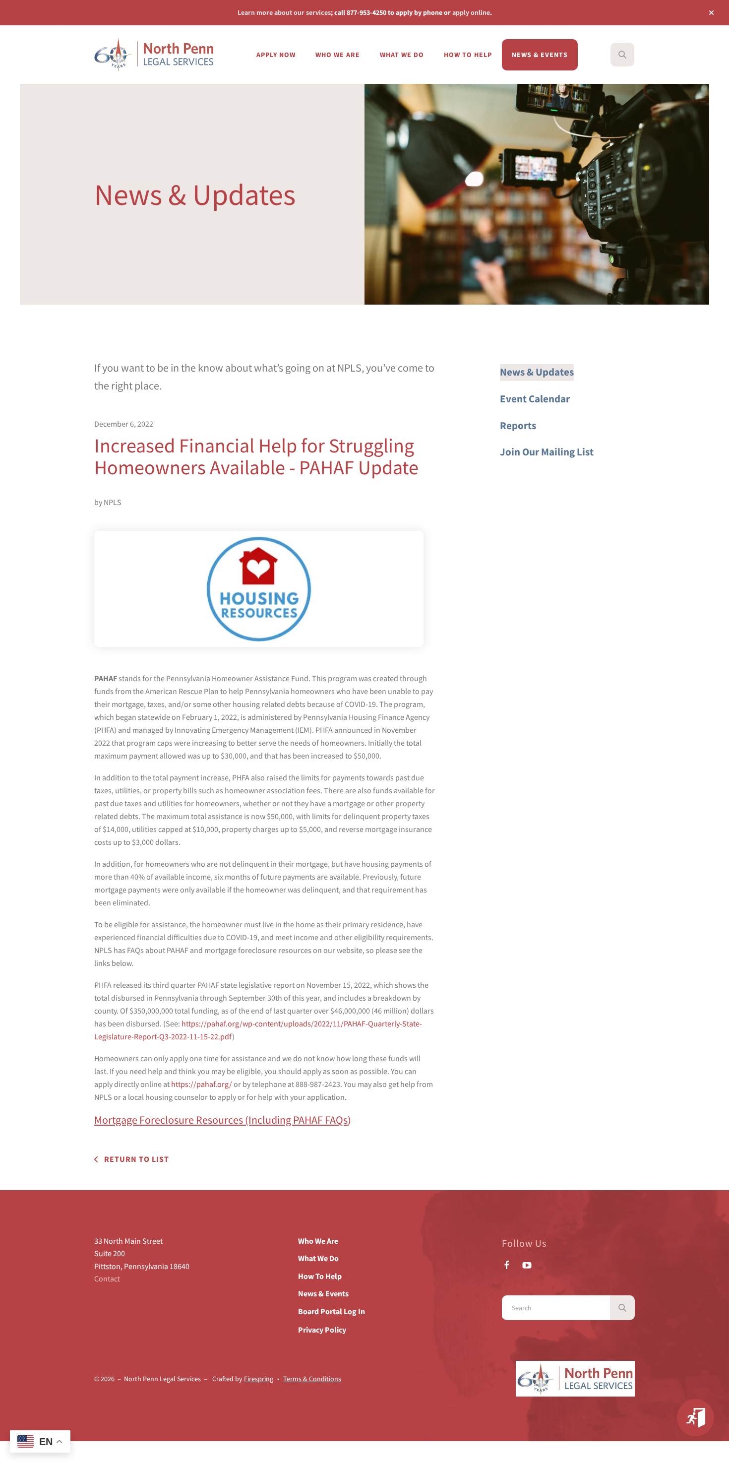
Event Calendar (535, 398)
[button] (711, 13)
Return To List (135, 1159)
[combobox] (636, 54)
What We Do (402, 54)
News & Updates (537, 372)
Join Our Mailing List (547, 452)
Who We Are (337, 54)
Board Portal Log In (331, 1311)
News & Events (540, 54)
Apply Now (276, 54)
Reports (518, 425)
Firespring (258, 1378)
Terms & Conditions (312, 1378)
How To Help (468, 54)
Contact (107, 1278)
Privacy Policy (322, 1330)
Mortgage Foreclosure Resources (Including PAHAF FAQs (221, 1120)
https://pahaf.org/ (201, 1084)
